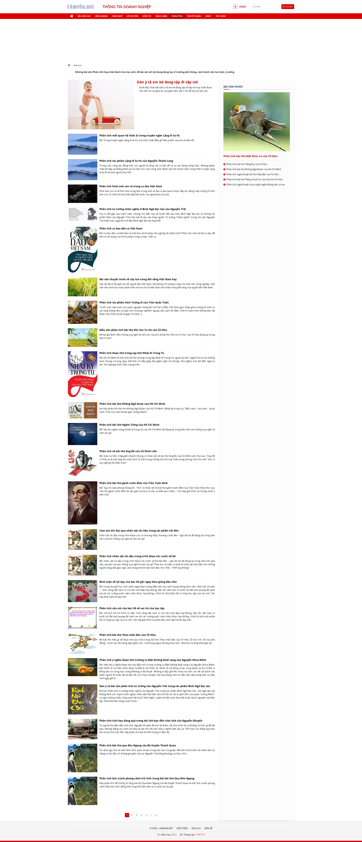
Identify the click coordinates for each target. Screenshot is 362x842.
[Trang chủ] (72, 16)
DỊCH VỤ (196, 828)
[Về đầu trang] (358, 337)
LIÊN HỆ (208, 828)
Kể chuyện (132, 16)
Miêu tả (147, 16)
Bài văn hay (84, 16)
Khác (208, 16)
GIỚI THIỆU (182, 828)
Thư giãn (221, 16)
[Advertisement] (181, 40)
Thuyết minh (194, 16)
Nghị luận (161, 16)
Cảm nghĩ (117, 16)
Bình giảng (101, 16)
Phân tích (177, 16)
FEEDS (242, 6)
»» (156, 815)
